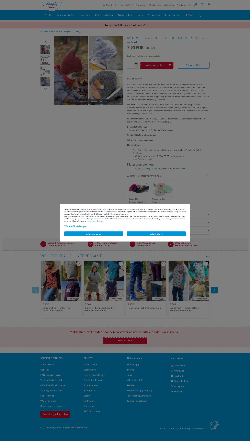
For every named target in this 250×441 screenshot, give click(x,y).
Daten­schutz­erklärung (95, 221)
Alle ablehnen (156, 234)
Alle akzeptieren (93, 234)
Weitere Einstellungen (75, 226)
